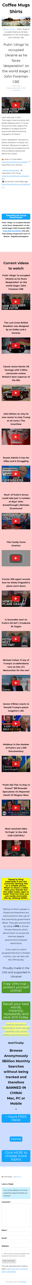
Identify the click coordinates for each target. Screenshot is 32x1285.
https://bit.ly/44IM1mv (12, 231)
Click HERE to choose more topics (16, 1156)
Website (5, 1246)
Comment (6, 1202)
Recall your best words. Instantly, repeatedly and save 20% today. (16, 1010)
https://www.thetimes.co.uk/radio (15, 162)
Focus (23, 1282)
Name (5, 1230)
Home (16, 1139)
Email (4, 1238)
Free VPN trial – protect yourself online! (16, 987)
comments (16, 90)
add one (16, 1177)
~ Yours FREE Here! (16, 1118)
